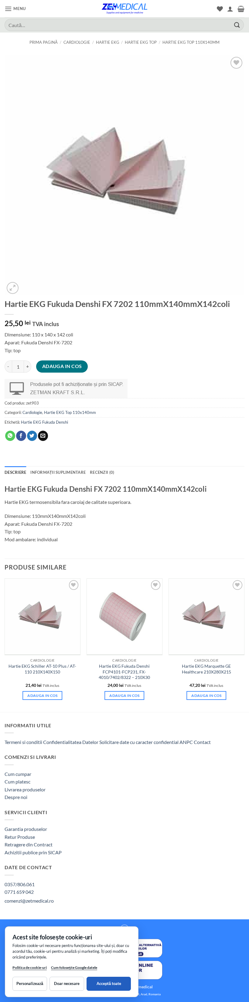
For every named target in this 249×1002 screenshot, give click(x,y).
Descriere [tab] (15, 472)
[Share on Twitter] (32, 436)
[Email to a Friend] (43, 436)
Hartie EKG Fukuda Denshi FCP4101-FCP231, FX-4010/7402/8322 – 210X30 (124, 671)
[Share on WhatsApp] (10, 436)
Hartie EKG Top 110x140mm (191, 42)
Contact (202, 742)
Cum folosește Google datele (74, 968)
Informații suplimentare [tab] (58, 472)
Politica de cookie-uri (29, 967)
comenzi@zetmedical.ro (29, 901)
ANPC (186, 742)
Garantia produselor (26, 829)
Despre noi (16, 797)
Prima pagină (43, 42)
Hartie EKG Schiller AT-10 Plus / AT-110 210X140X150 (42, 668)
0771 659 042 (19, 892)
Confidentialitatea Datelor (70, 742)
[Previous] (4, 644)
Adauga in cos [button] (42, 695)
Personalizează (29, 983)
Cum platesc (17, 781)
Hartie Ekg (107, 42)
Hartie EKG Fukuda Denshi (44, 422)
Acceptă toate (109, 983)
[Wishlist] (220, 8)
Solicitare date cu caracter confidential (139, 742)
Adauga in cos (62, 366)
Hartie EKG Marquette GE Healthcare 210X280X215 (206, 668)
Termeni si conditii (23, 742)
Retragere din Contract (29, 844)
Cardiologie (76, 42)
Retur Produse (20, 837)
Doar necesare (67, 983)
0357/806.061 (20, 884)
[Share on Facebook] (21, 436)
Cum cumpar (18, 774)
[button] (15, 8)
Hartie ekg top (141, 42)
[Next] (244, 644)
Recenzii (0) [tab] (102, 472)
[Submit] (237, 25)
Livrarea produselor (25, 789)
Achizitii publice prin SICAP (33, 852)
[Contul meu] (230, 8)
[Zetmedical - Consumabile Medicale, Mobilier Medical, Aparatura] (124, 8)
